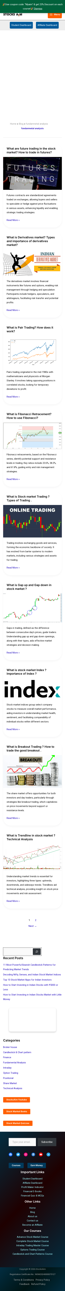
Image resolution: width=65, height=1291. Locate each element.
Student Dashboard (21, 25)
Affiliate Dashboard (47, 25)
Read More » (13, 220)
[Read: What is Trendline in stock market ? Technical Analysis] (32, 857)
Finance (7, 1057)
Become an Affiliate (32, 1224)
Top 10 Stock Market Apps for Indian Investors (27, 979)
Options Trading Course (32, 1249)
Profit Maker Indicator (32, 1187)
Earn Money (37, 1165)
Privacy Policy (43, 1279)
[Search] (37, 951)
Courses (16, 1165)
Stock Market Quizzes (17, 1123)
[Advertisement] (32, 64)
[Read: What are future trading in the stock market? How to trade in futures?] (32, 173)
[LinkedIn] (33, 1154)
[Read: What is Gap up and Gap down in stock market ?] (32, 607)
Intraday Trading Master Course (32, 1245)
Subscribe (47, 1141)
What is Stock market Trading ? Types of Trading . (28, 498)
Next (32, 926)
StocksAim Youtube (16, 1099)
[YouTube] (41, 1154)
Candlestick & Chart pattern (17, 1052)
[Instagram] (26, 1154)
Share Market (10, 1083)
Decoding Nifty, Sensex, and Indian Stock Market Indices (32, 974)
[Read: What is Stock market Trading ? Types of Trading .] (32, 521)
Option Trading (10, 1073)
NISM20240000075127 (45, 1274)
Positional (8, 1078)
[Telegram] (48, 1154)
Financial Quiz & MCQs (32, 1195)
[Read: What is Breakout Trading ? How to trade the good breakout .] (32, 771)
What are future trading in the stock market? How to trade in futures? (31, 150)
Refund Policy (38, 1284)
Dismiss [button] (38, 8)
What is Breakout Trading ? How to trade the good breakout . (30, 748)
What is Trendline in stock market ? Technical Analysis (31, 837)
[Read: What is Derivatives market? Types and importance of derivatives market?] (32, 262)
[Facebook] (10, 1154)
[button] (43, 14)
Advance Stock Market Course (32, 1237)
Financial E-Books (32, 1191)
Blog (32, 1212)
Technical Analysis (12, 1088)
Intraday (7, 1067)
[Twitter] (18, 1154)
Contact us (32, 1220)
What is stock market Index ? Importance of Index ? (26, 671)
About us (32, 1216)
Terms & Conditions (24, 1279)
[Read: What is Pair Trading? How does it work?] (32, 351)
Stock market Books (16, 1111)
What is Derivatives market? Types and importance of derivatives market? (31, 241)
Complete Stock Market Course (32, 1241)
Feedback (25, 1284)
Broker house (10, 1047)
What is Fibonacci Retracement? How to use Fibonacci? (29, 415)
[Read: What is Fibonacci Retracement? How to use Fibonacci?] (32, 435)
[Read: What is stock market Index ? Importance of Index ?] (32, 688)
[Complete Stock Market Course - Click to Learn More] (32, 1020)
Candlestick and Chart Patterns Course (33, 1254)
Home (32, 1207)
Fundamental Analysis (14, 1062)
